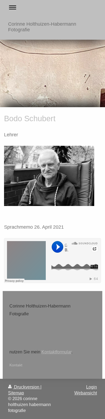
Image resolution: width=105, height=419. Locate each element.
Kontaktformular (56, 352)
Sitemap (16, 393)
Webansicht (85, 393)
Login (91, 387)
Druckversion (26, 387)
